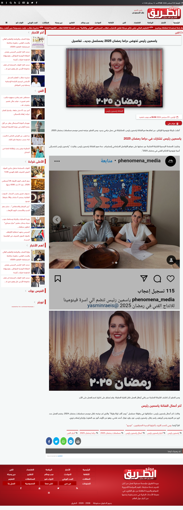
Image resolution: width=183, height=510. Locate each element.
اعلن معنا (49, 483)
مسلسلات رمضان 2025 (110, 433)
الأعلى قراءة (36, 161)
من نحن (67, 483)
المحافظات (30, 478)
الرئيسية (176, 22)
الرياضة (150, 22)
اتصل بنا (11, 483)
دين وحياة (59, 22)
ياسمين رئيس (174, 433)
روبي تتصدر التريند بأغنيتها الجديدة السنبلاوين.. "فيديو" (148, 425)
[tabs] (2, 2)
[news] (23, 2)
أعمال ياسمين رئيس (134, 433)
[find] (11, 2)
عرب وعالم (85, 22)
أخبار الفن (71, 433)
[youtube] (28, 2)
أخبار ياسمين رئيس (155, 433)
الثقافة (111, 22)
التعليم (11, 478)
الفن (124, 22)
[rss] (15, 2)
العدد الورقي (33, 22)
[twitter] (32, 2)
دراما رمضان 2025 (88, 433)
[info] (6, 2)
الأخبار (163, 22)
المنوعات (86, 483)
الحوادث (98, 22)
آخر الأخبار (37, 32)
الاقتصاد (137, 22)
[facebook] (36, 2)
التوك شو (19, 22)
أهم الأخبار (37, 245)
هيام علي (171, 123)
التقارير (72, 22)
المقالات (45, 22)
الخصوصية (30, 483)
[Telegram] (71, 441)
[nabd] (19, 2)
